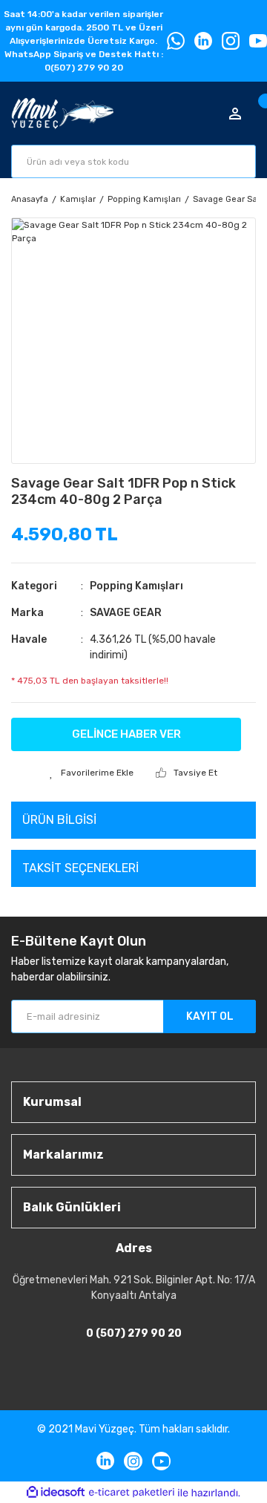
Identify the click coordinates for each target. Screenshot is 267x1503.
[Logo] (62, 113)
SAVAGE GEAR (126, 612)
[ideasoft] (55, 1493)
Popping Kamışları (136, 586)
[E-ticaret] (131, 1492)
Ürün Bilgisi (59, 820)
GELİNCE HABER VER (126, 734)
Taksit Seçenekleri (80, 868)
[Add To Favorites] (92, 772)
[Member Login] (235, 113)
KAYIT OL (210, 1016)
